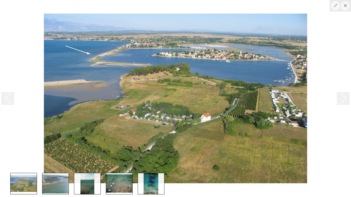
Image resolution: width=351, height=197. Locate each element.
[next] (343, 98)
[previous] (7, 98)
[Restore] (335, 5)
